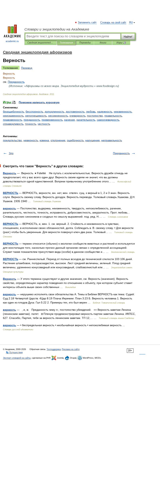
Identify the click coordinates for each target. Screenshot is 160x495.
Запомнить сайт (87, 22)
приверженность (52, 119)
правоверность (12, 119)
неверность (30, 140)
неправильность (111, 140)
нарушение (92, 140)
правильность (113, 115)
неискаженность (13, 115)
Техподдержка (54, 349)
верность (9, 208)
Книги (103, 42)
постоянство (95, 115)
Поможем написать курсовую (39, 102)
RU (131, 22)
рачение (69, 119)
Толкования (66, 42)
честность (44, 123)
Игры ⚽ (121, 42)
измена (44, 140)
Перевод (26, 67)
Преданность (121, 153)
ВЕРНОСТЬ (10, 192)
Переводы (85, 42)
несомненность (58, 115)
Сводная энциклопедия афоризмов (40, 42)
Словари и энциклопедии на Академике (56, 29)
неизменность (123, 111)
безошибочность (13, 111)
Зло (11, 153)
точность (30, 123)
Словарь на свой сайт (113, 22)
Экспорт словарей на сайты (17, 358)
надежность (104, 111)
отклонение (58, 140)
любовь (91, 111)
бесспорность (34, 111)
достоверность (75, 111)
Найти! (128, 36)
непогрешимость (36, 115)
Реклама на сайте (71, 349)
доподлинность (54, 111)
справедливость (13, 123)
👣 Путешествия (14, 352)
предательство (12, 140)
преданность (32, 119)
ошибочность (75, 140)
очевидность (77, 115)
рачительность (85, 119)
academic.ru (12, 41)
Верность (9, 173)
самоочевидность (108, 119)
